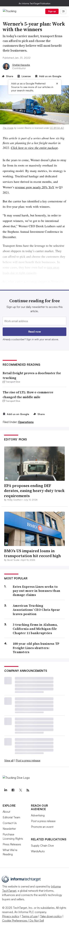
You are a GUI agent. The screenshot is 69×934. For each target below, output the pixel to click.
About (6, 811)
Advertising (38, 815)
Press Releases (12, 844)
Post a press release (28, 760)
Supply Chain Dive (42, 845)
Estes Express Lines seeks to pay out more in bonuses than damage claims (36, 591)
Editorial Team (11, 817)
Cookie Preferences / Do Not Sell (23, 920)
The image (8, 127)
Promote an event (42, 826)
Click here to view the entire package (34, 148)
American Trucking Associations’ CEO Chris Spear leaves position (36, 610)
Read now (34, 331)
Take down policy (51, 916)
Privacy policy (10, 916)
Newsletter (9, 828)
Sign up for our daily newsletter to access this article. (35, 309)
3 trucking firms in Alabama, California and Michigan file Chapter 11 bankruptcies (35, 629)
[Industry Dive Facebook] (13, 790)
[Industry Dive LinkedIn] (5, 790)
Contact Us (10, 823)
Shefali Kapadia (21, 64)
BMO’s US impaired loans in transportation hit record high (32, 553)
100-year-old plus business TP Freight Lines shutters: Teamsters (36, 648)
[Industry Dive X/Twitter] (20, 790)
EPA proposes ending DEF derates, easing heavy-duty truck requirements (34, 490)
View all (8, 760)
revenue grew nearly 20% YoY (34, 187)
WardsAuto (38, 851)
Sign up (52, 11)
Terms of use (30, 916)
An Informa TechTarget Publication (34, 3)
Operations (26, 422)
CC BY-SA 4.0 (57, 127)
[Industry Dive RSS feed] (27, 790)
